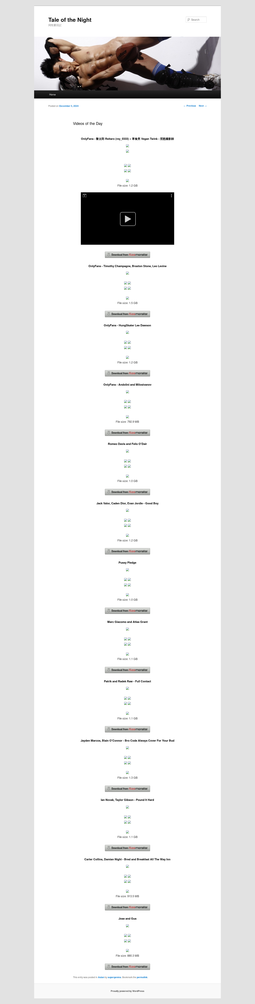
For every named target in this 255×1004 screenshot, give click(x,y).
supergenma (114, 977)
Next (203, 105)
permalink (142, 977)
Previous (190, 105)
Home (52, 94)
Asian (101, 977)
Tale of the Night (69, 19)
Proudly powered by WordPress (127, 991)
